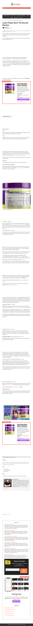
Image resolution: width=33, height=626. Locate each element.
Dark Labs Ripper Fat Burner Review (9, 530)
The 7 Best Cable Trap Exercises (9, 613)
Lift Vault (16, 4)
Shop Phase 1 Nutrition (23, 99)
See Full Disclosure (13, 31)
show (10, 116)
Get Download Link (23, 570)
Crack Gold (22, 280)
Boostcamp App (16, 594)
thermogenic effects (9, 384)
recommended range (16, 386)
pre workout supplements (12, 284)
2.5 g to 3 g (20, 256)
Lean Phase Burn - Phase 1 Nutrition (22, 84)
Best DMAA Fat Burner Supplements (9, 548)
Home (3, 20)
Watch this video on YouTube (8, 420)
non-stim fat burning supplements (19, 155)
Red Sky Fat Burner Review (8, 554)
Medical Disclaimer (23, 624)
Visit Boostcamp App (16, 601)
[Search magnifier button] (30, 8)
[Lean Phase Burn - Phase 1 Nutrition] (9, 89)
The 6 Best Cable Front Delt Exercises (9, 607)
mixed (21, 248)
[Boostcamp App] (16, 585)
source (11, 369)
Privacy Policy (19, 624)
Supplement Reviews (8, 20)
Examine (21, 309)
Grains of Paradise (20, 167)
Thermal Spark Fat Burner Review (9, 524)
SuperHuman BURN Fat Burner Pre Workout (10, 536)
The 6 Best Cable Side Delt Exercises (9, 609)
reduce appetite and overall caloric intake (18, 224)
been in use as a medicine (17, 307)
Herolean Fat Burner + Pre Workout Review (10, 542)
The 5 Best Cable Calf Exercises (9, 615)
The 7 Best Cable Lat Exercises (8, 611)
